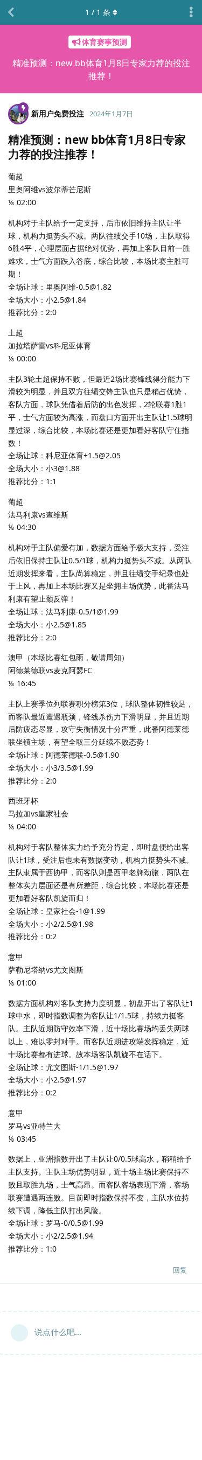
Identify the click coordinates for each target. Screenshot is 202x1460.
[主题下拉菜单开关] (191, 12)
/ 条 (97, 12)
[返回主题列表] (11, 12)
